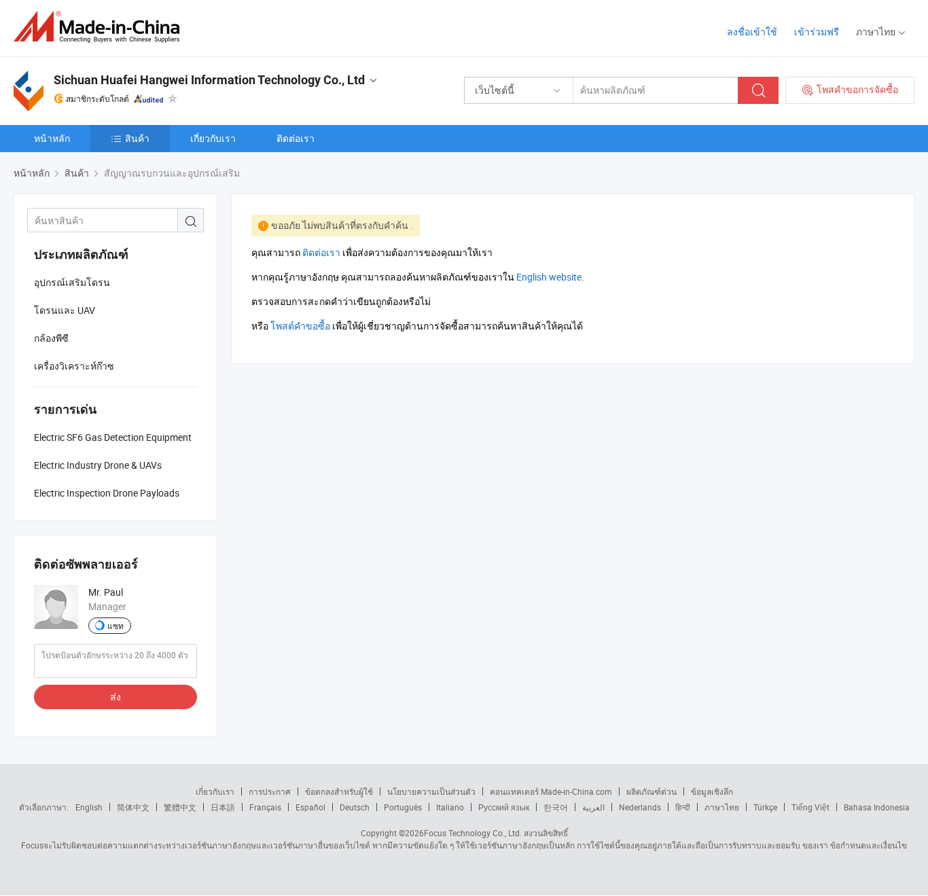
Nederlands (640, 807)
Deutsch (355, 807)
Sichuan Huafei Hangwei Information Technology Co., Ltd (209, 80)
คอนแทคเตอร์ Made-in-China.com (551, 791)
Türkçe (765, 807)
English (89, 807)
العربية (593, 807)
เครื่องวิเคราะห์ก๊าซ (74, 365)
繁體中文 (180, 807)
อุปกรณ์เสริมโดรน (72, 282)
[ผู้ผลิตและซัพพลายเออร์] (101, 27)
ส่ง (115, 696)
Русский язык (503, 807)
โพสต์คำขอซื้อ (300, 325)
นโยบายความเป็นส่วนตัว (431, 791)
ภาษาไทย (721, 807)
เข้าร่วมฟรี (816, 31)
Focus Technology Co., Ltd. (473, 832)
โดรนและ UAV (64, 310)
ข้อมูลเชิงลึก (712, 791)
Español (310, 807)
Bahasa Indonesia (877, 807)
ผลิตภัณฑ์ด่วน (651, 791)
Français (265, 807)
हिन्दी (682, 807)
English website (549, 276)
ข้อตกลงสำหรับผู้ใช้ (339, 791)
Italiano (450, 807)
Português (403, 807)
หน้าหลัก (52, 138)
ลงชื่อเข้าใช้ (752, 31)
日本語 (223, 807)
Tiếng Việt (810, 807)
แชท (115, 625)
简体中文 (133, 807)
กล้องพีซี (51, 337)
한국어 (555, 807)
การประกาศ (270, 791)
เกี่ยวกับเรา (213, 138)
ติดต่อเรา (295, 138)
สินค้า (137, 138)
